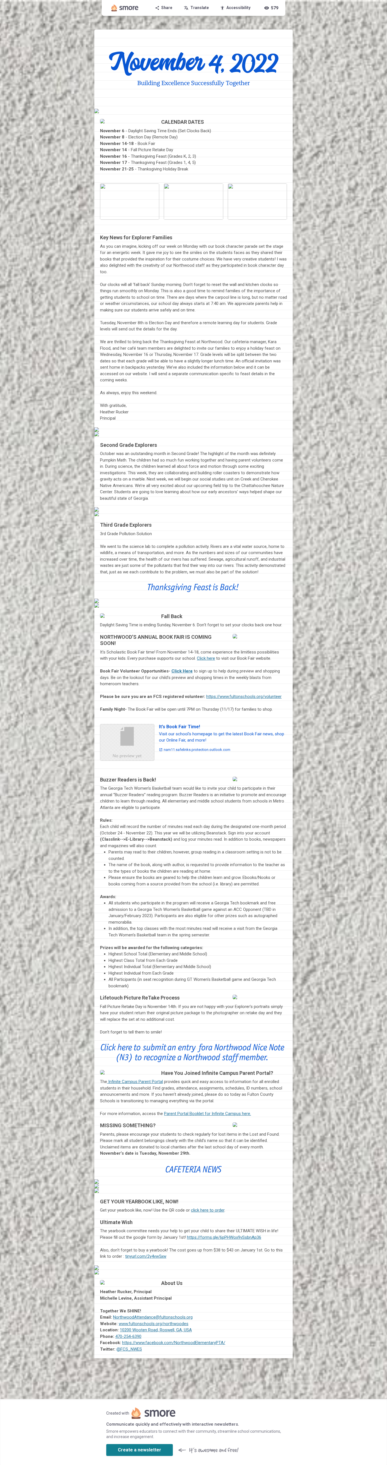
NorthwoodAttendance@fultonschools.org (153, 1317)
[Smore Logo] (125, 7)
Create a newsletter (139, 1450)
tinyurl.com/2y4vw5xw (145, 1256)
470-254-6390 (128, 1336)
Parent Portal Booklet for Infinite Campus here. (207, 1113)
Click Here (182, 671)
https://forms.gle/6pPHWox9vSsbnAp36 (224, 1237)
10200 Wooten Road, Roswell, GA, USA (156, 1329)
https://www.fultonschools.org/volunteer (244, 696)
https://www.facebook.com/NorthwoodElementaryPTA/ (173, 1342)
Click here (206, 658)
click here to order (207, 1210)
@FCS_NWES (129, 1349)
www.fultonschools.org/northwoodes (153, 1323)
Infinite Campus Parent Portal (135, 1081)
